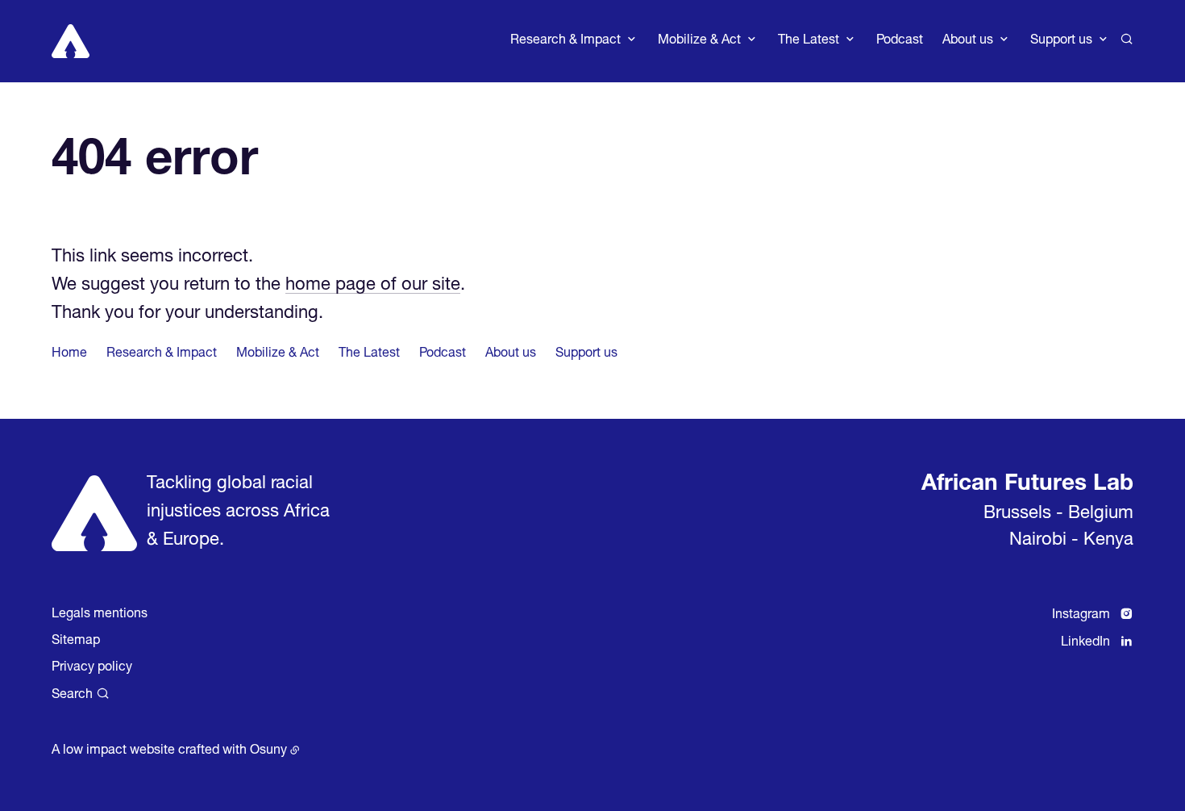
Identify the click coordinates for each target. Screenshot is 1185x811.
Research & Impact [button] (565, 41)
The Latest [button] (808, 41)
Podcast (899, 41)
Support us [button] (1061, 41)
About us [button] (967, 41)
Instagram (1081, 615)
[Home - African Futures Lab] (70, 41)
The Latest (369, 354)
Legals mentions (100, 614)
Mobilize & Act (277, 354)
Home (69, 354)
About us (510, 354)
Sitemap (76, 641)
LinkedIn (1085, 643)
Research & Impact (161, 354)
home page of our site (372, 286)
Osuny (268, 751)
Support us (586, 354)
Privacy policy (92, 668)
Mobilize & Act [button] (699, 41)
